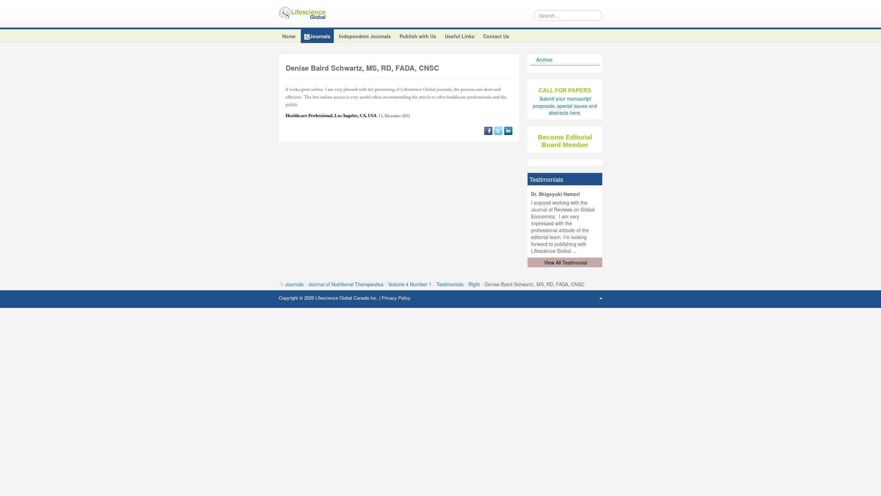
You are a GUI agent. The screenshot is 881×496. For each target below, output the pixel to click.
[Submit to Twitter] (498, 129)
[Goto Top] (600, 297)
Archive (544, 59)
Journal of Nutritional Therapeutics (345, 284)
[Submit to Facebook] (488, 129)
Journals (294, 284)
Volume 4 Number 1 (410, 284)
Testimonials (450, 284)
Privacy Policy (396, 297)
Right (474, 284)
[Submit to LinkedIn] (508, 129)
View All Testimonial (565, 262)
